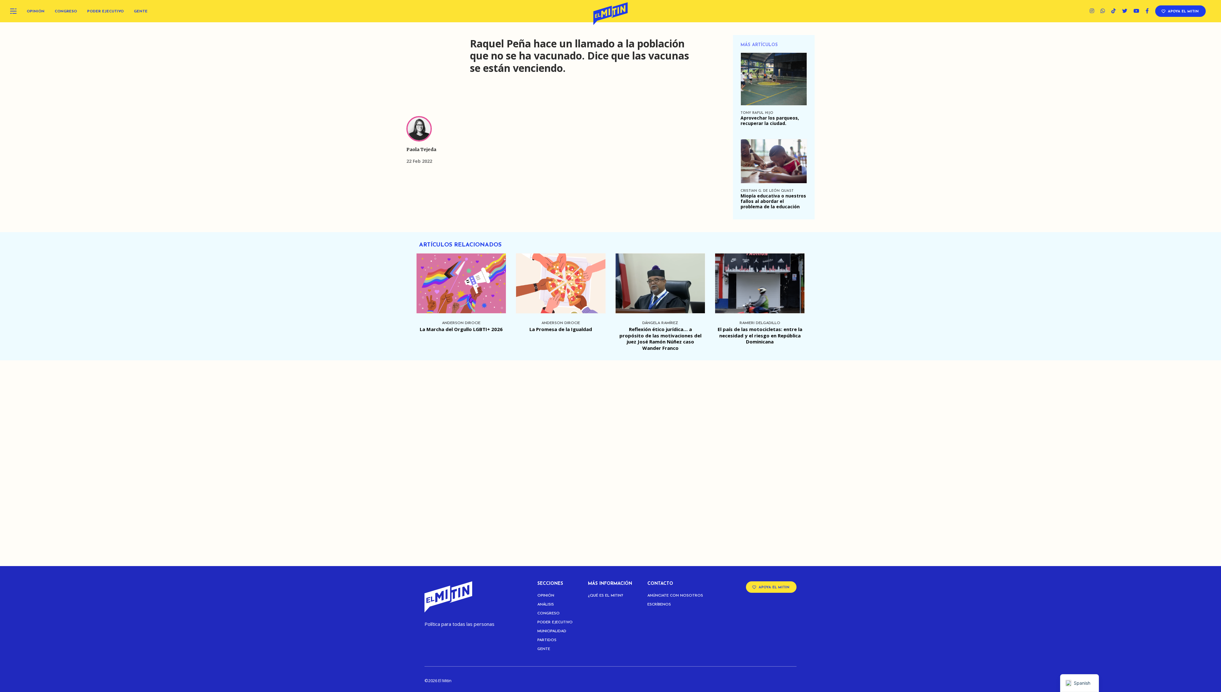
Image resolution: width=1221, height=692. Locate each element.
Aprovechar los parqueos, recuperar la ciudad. (770, 120)
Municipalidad (551, 631)
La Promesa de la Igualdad (560, 329)
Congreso (66, 11)
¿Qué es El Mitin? (605, 596)
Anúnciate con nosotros (675, 596)
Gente (141, 11)
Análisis (545, 604)
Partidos (546, 640)
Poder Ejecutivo (105, 11)
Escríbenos (659, 604)
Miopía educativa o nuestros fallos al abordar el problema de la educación (773, 201)
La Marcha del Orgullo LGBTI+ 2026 (461, 329)
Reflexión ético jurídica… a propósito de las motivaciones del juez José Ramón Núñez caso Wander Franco (660, 338)
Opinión (36, 11)
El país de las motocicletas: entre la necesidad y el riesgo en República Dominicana (760, 335)
